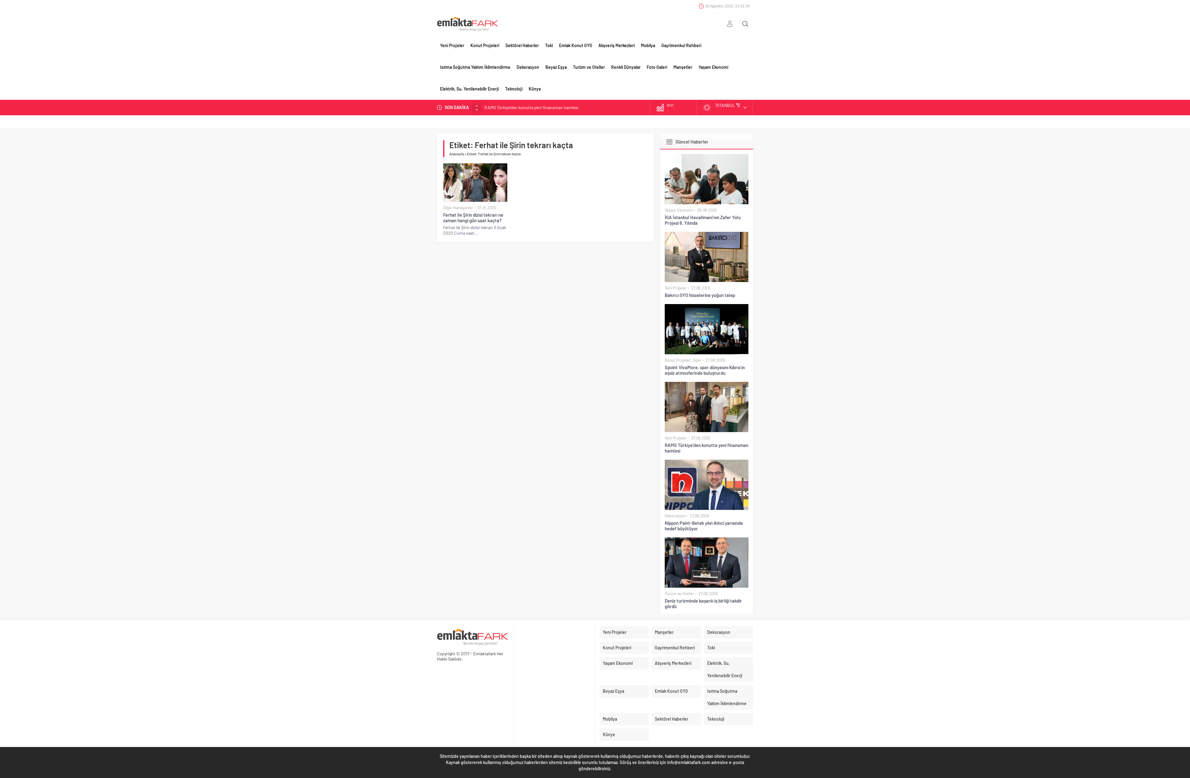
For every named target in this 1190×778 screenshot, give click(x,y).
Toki (549, 45)
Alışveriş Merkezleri (616, 45)
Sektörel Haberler (522, 45)
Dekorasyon (528, 67)
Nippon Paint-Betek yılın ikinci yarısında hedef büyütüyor (704, 525)
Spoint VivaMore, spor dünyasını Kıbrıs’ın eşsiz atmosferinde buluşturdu (705, 370)
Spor (697, 360)
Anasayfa (456, 154)
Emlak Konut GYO (575, 45)
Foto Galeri (657, 67)
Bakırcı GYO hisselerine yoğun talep (700, 295)
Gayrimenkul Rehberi (681, 45)
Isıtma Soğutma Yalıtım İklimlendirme (475, 67)
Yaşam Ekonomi (713, 67)
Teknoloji (513, 88)
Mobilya (648, 45)
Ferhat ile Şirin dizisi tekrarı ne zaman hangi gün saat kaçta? (473, 217)
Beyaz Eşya (556, 67)
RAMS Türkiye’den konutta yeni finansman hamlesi (531, 107)
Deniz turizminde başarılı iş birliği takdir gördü (703, 603)
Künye (535, 88)
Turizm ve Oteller (589, 67)
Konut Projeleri (484, 45)
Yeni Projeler (452, 45)
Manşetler (682, 67)
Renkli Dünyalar (626, 67)
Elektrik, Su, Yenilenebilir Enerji (469, 88)
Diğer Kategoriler (458, 207)
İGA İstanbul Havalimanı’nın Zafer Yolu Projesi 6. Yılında (703, 220)
